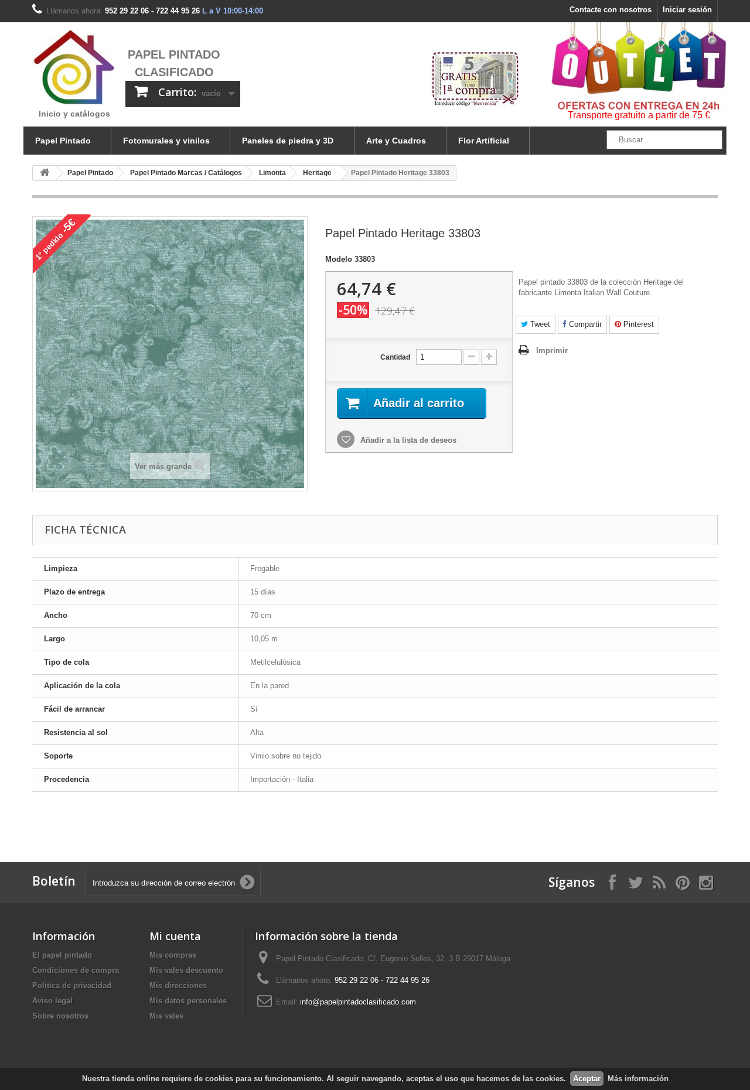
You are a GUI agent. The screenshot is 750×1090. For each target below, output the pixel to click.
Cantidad (395, 357)
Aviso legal (52, 1000)
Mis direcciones (178, 985)
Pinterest (637, 324)
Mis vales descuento (186, 970)
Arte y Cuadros (396, 140)
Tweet (539, 324)
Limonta (272, 173)
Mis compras (172, 955)
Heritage (317, 173)
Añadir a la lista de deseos (407, 440)
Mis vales (166, 1016)
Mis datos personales (188, 1000)
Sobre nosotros (60, 1016)
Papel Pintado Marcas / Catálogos (186, 173)
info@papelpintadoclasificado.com (358, 1001)
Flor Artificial (483, 140)
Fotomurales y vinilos (166, 140)
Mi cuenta (175, 936)
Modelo (338, 259)
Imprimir (552, 350)
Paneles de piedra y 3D (287, 140)
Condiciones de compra (75, 970)
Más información (638, 1078)
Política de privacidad (71, 985)
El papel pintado (62, 955)
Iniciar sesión (687, 9)
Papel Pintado (63, 140)
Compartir (584, 324)
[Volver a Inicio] (44, 173)
